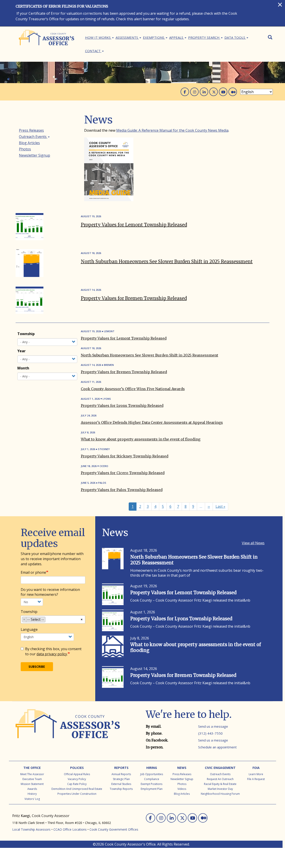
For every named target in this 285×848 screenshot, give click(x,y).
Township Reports (121, 789)
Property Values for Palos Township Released (122, 489)
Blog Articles (29, 142)
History (32, 794)
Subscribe (36, 666)
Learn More (256, 774)
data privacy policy (52, 653)
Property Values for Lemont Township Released (134, 224)
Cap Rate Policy (77, 784)
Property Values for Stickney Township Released (124, 456)
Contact (93, 51)
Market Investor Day (220, 789)
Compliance (151, 779)
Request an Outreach (220, 779)
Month (23, 368)
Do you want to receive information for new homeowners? (50, 592)
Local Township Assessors (31, 829)
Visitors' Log (32, 799)
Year (21, 350)
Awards (32, 789)
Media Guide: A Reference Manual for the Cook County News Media (172, 130)
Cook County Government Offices (114, 829)
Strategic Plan (121, 779)
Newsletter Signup (34, 155)
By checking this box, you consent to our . (53, 651)
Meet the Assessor (32, 774)
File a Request (256, 779)
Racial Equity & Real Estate (220, 784)
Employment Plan (152, 789)
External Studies (121, 784)
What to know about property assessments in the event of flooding (140, 439)
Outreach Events (33, 136)
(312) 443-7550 (210, 733)
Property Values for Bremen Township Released (134, 298)
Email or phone (33, 572)
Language (29, 629)
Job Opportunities (151, 774)
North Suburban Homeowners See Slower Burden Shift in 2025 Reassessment (167, 261)
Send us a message (213, 726)
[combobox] (53, 619)
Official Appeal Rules (77, 774)
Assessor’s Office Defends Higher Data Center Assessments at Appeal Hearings (152, 422)
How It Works (98, 37)
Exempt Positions (151, 784)
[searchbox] (48, 620)
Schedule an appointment (217, 747)
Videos (181, 789)
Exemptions (154, 37)
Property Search (204, 37)
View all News (253, 543)
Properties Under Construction (76, 794)
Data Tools (235, 37)
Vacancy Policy (77, 779)
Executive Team (32, 779)
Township (26, 333)
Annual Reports (121, 774)
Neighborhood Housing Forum (220, 794)
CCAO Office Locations (70, 829)
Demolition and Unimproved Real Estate (76, 789)
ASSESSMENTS (127, 37)
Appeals (176, 37)
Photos (25, 149)
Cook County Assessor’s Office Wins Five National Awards (133, 389)
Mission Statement (32, 784)
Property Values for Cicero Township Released (123, 473)
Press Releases (31, 130)
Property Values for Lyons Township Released (122, 405)
